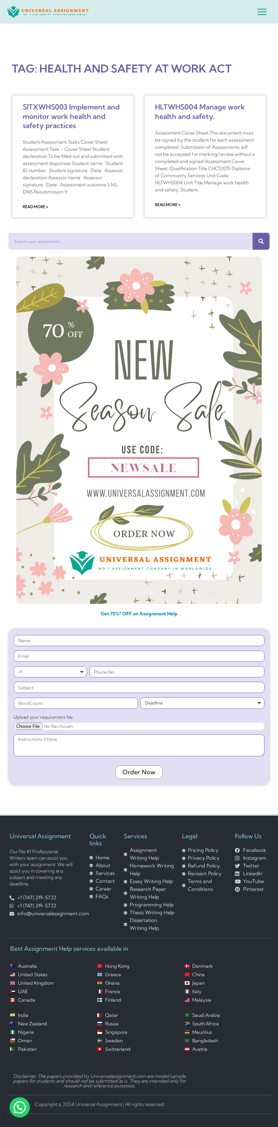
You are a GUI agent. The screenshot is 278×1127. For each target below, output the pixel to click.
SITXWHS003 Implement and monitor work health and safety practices (71, 116)
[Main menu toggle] (262, 12)
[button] (19, 1107)
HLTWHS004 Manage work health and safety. (200, 111)
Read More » (35, 206)
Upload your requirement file (43, 717)
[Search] (261, 241)
